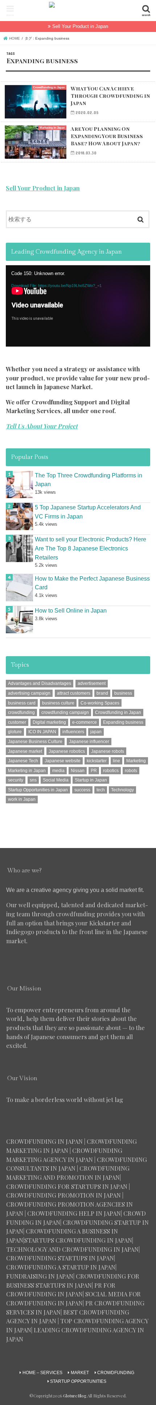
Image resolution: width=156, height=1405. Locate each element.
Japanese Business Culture (35, 741)
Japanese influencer (89, 741)
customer (17, 722)
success (82, 789)
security (15, 780)
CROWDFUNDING (115, 1372)
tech (101, 789)
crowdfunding (21, 712)
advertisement (92, 683)
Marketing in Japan (27, 770)
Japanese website (63, 760)
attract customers (73, 693)
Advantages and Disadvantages (39, 683)
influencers (73, 731)
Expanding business (123, 722)
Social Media (56, 780)
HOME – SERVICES (42, 1372)
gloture (15, 731)
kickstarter (97, 760)
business (123, 693)
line (116, 760)
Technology (122, 789)
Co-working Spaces (100, 703)
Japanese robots (107, 751)
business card (22, 703)
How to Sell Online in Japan (71, 610)
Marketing (136, 760)
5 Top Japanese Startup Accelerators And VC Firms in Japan (88, 512)
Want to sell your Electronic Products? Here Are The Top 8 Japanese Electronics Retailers (90, 548)
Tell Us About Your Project (42, 426)
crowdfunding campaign (65, 712)
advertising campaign (29, 693)
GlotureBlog (74, 1395)
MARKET (80, 1372)
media (58, 770)
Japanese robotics (67, 751)
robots (131, 770)
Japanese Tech (23, 760)
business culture (58, 703)
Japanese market (25, 751)
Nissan (78, 770)
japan (96, 731)
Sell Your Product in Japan (80, 26)
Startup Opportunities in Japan (38, 789)
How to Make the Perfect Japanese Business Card (92, 583)
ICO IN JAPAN (42, 731)
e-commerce (84, 722)
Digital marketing (49, 722)
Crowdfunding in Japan (118, 712)
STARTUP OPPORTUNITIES (78, 1381)
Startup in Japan (91, 780)
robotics (111, 770)
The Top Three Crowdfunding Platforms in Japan (88, 480)
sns (33, 780)
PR (94, 770)
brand (102, 693)
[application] (78, 305)
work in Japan (22, 799)
